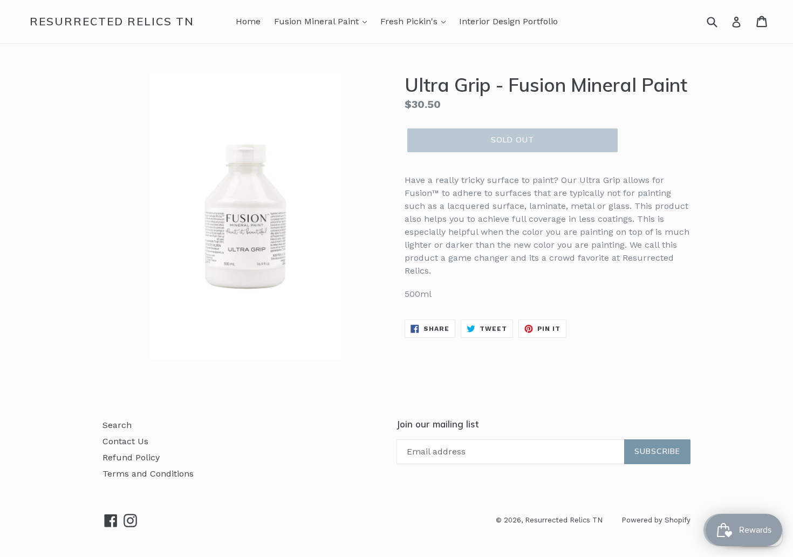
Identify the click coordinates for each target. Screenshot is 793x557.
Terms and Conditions (148, 473)
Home (248, 21)
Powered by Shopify (656, 520)
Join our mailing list (437, 424)
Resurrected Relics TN (112, 21)
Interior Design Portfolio (508, 21)
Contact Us (125, 441)
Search (117, 425)
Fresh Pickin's (410, 21)
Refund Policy (131, 457)
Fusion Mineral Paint (317, 21)
